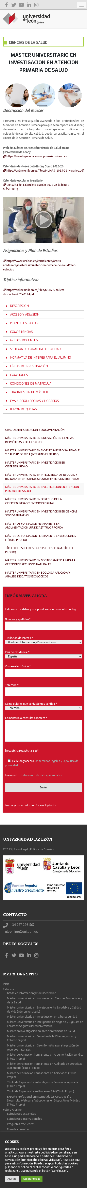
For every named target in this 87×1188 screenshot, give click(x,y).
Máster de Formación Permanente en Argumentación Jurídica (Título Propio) (34, 525)
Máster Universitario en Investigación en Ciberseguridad (35, 464)
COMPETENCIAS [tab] (21, 332)
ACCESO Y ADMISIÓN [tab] (24, 314)
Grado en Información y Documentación (35, 429)
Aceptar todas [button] (31, 1178)
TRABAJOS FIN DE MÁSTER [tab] (29, 392)
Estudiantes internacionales (24, 1118)
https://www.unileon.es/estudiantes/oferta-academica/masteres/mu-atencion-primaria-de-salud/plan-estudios (39, 265)
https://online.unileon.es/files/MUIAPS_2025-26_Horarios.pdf (45, 170)
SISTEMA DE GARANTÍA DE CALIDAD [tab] (35, 349)
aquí (77, 1159)
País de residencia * (17, 652)
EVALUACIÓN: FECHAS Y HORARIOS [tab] (34, 401)
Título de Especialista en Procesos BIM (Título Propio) (39, 550)
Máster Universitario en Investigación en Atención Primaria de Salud (42, 489)
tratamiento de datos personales (41, 775)
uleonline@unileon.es (21, 931)
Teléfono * (12, 685)
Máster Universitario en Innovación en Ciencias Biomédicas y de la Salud (39, 440)
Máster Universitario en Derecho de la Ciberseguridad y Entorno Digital (33, 501)
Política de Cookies (42, 849)
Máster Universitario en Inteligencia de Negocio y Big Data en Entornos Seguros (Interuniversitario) (42, 476)
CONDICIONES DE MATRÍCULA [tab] (30, 384)
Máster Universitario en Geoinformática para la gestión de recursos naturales (40, 562)
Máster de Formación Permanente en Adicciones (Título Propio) (40, 538)
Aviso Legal (21, 849)
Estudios (8, 989)
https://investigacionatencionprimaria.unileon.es (36, 156)
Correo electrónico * (18, 666)
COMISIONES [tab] (19, 375)
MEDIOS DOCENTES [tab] (24, 340)
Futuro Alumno (12, 1109)
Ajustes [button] (11, 1178)
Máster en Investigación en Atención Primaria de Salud (41, 1031)
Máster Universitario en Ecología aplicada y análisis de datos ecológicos (37, 574)
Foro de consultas (18, 1129)
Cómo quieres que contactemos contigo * (31, 703)
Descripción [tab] (19, 306)
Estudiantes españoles (21, 1113)
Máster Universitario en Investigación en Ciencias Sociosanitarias (41, 513)
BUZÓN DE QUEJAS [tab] (23, 409)
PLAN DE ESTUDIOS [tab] (24, 323)
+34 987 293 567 (22, 924)
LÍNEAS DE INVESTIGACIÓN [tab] (29, 366)
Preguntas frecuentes (21, 1124)
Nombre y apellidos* (18, 619)
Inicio (6, 984)
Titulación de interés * (19, 638)
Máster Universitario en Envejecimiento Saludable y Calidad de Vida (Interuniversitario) (42, 452)
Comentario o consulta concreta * (26, 718)
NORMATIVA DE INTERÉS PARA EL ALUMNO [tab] (40, 358)
